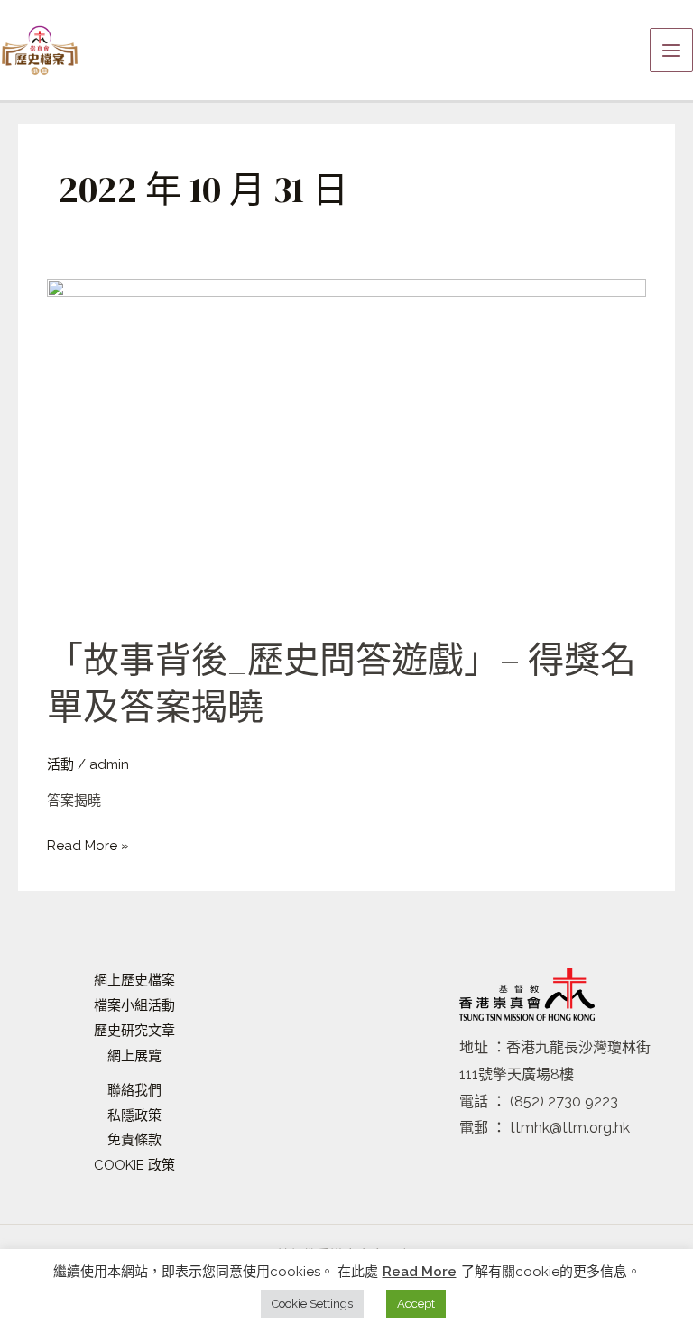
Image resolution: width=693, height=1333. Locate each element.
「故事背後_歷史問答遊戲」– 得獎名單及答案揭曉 (341, 683)
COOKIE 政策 (134, 1165)
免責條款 (134, 1140)
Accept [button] (416, 1303)
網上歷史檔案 (134, 980)
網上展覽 (134, 1056)
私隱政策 (134, 1115)
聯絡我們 (134, 1090)
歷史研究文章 (134, 1031)
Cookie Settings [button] (312, 1303)
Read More (420, 1272)
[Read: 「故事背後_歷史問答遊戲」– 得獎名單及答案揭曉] (346, 447)
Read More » (88, 844)
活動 (60, 764)
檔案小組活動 (134, 1005)
